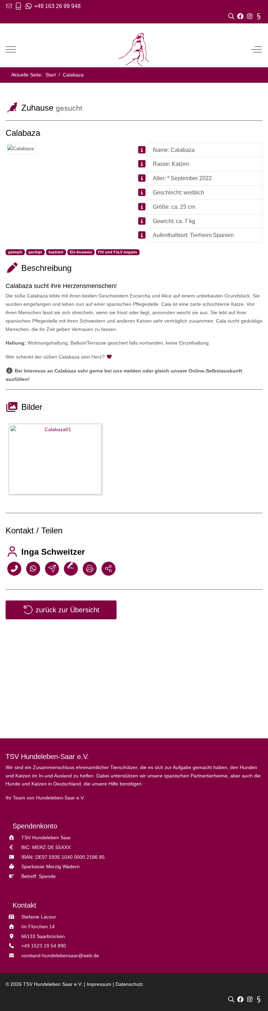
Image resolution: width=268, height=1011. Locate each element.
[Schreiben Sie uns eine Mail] (9, 6)
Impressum (99, 984)
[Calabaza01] (56, 460)
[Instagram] (250, 16)
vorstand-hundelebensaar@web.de (60, 955)
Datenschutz (129, 984)
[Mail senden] (52, 568)
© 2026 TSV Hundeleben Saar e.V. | (46, 984)
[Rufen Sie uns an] (18, 6)
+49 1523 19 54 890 (43, 946)
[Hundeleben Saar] (133, 49)
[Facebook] (241, 16)
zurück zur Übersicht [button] (66, 610)
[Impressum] (258, 16)
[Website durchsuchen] (232, 16)
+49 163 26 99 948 (57, 6)
